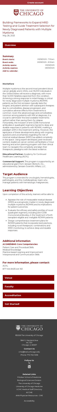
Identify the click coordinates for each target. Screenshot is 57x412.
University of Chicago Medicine (29, 386)
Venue (8, 277)
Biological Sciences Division (29, 380)
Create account (35, 3)
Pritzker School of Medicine (29, 377)
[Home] (28, 11)
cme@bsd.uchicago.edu (29, 352)
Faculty (9, 286)
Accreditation (13, 295)
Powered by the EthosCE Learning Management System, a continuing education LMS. (46, 410)
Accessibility (29, 401)
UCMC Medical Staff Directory (29, 389)
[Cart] (46, 4)
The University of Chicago (32, 335)
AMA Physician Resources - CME (29, 395)
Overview (10, 45)
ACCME (29, 392)
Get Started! (12, 304)
